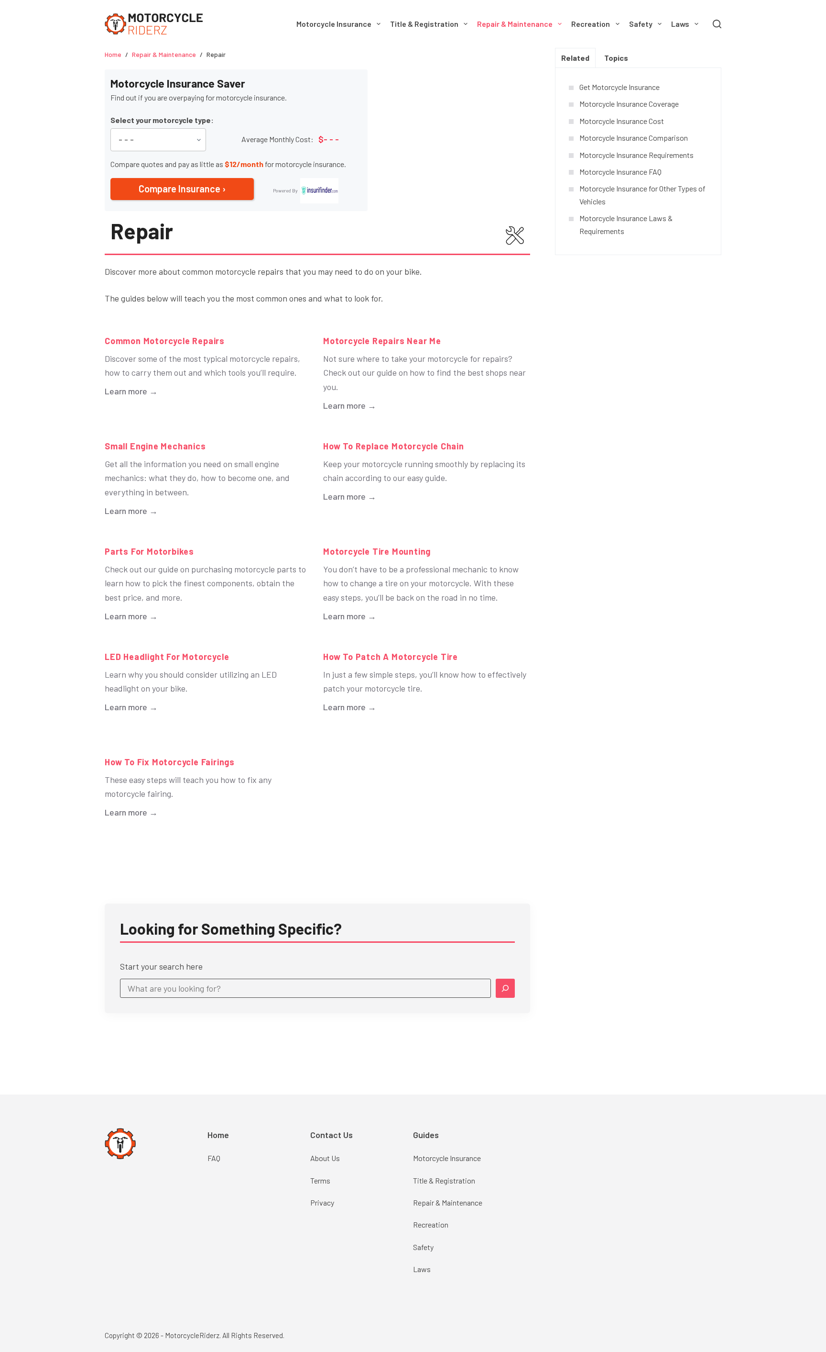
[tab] (575, 57)
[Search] (717, 24)
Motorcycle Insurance (333, 23)
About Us (325, 1157)
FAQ (213, 1157)
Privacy (322, 1202)
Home (218, 1134)
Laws (680, 23)
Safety (640, 23)
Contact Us (331, 1134)
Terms (320, 1180)
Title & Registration (424, 23)
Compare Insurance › (182, 188)
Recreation (590, 23)
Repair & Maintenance (515, 23)
